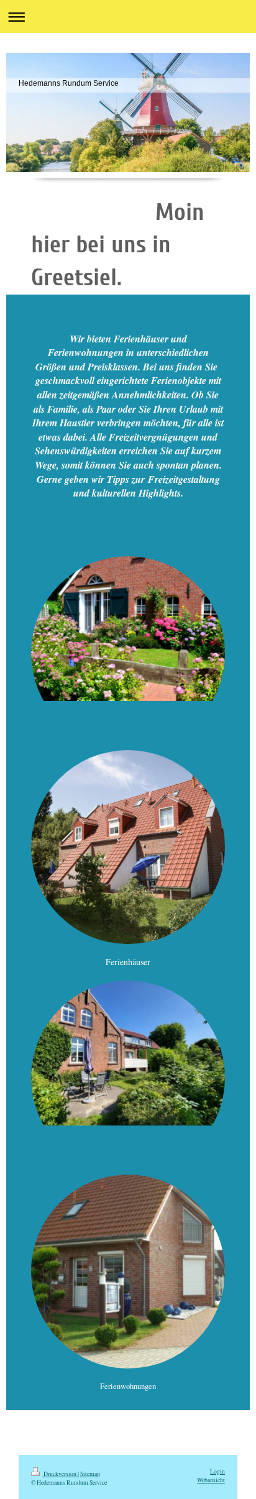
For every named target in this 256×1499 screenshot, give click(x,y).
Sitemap (90, 1474)
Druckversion (60, 1474)
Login (217, 1471)
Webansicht (211, 1480)
